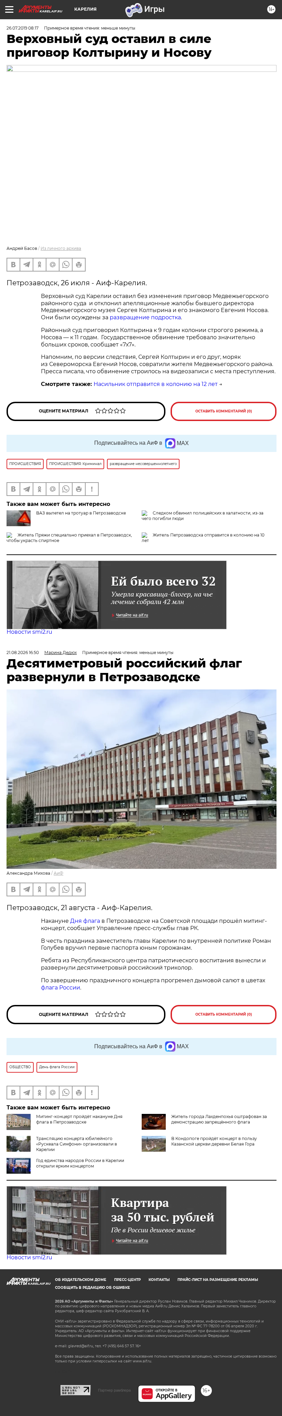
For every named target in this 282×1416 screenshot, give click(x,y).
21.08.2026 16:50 (23, 652)
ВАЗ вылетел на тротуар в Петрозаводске (81, 513)
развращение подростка (145, 317)
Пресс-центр (127, 1279)
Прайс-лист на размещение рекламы (217, 1279)
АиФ (58, 873)
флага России (60, 987)
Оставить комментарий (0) (223, 411)
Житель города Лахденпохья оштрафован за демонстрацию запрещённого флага (219, 1119)
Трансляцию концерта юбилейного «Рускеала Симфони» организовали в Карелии (76, 1144)
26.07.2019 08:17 (23, 28)
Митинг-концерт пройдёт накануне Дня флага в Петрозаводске (79, 1119)
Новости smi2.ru (29, 632)
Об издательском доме (80, 1279)
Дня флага (85, 921)
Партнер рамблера (114, 1390)
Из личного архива (61, 248)
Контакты (159, 1279)
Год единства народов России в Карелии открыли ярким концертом (80, 1163)
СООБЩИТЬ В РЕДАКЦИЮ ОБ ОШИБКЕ (92, 1287)
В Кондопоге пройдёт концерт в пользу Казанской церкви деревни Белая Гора (214, 1141)
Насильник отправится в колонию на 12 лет (156, 384)
